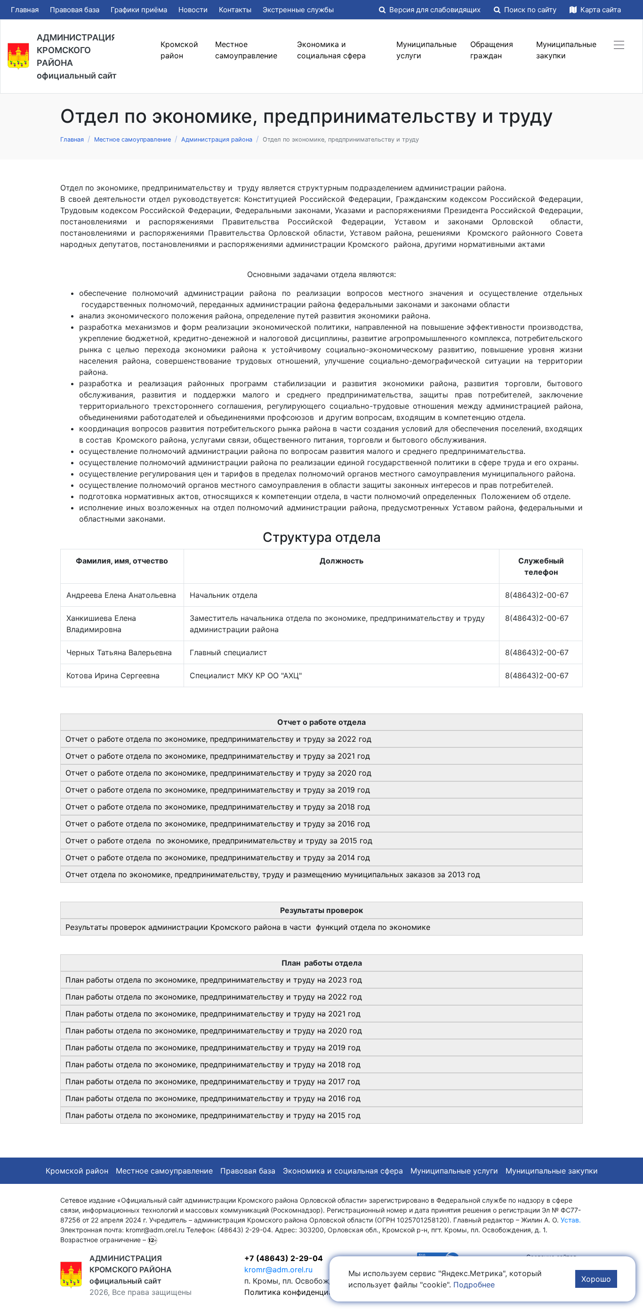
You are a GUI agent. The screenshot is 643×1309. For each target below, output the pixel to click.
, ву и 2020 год (213, 1030)
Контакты (235, 9)
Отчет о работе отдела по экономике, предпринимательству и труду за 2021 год (217, 756)
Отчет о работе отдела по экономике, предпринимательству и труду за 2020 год (218, 772)
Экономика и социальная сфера (343, 1170)
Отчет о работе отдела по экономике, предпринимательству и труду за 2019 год (217, 789)
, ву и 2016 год (213, 1098)
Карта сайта (600, 9)
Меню (135, 50)
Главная (25, 9)
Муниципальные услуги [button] (426, 50)
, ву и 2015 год (213, 1115)
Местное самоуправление (164, 1170)
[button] (619, 44)
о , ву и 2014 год (217, 857)
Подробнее (474, 1284)
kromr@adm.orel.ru (278, 1269)
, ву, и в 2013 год (272, 874)
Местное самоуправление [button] (246, 50)
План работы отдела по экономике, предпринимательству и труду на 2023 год (213, 979)
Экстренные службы (298, 9)
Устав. (571, 1220)
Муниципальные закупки (552, 1170)
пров (118, 927)
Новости (193, 9)
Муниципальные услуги (454, 1170)
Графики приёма (139, 9)
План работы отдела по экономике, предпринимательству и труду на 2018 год (213, 1064)
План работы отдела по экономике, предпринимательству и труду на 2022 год (213, 996)
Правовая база (74, 9)
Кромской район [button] (179, 50)
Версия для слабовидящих (434, 9)
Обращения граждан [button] (491, 50)
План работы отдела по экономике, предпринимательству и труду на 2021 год (213, 1013)
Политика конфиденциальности (303, 1292)
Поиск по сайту (530, 9)
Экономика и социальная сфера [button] (331, 50)
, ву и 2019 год (213, 1047)
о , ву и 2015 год (218, 840)
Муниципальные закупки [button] (566, 50)
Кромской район (77, 1170)
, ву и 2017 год (212, 1081)
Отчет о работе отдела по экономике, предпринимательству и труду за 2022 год (218, 739)
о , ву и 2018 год (217, 806)
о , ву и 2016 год (217, 823)
